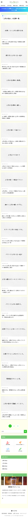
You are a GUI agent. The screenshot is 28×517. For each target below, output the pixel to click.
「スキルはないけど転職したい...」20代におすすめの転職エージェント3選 (14, 9)
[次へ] (17, 426)
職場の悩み (15, 5)
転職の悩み (21, 5)
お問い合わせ (16, 513)
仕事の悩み (3, 5)
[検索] (25, 431)
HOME (15, 511)
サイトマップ (23, 513)
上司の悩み (9, 5)
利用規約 (10, 513)
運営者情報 (8, 444)
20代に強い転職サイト (20, 444)
